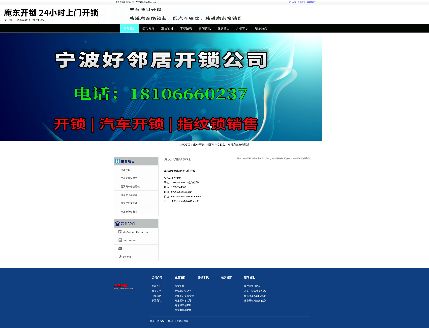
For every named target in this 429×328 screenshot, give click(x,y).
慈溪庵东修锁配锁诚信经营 (258, 295)
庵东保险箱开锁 (129, 203)
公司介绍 (157, 277)
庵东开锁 (125, 169)
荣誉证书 (156, 291)
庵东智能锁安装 (129, 211)
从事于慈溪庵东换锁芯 (256, 291)
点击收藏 (301, 2)
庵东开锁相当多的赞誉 (256, 300)
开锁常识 (203, 277)
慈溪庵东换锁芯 (129, 178)
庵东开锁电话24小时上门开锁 (256, 158)
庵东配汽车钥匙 (129, 195)
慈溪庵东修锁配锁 (130, 186)
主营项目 (180, 277)
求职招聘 (156, 295)
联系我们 (311, 2)
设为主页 (292, 2)
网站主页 (130, 28)
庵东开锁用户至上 (253, 286)
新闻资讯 (249, 277)
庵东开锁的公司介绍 (281, 158)
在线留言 (226, 277)
